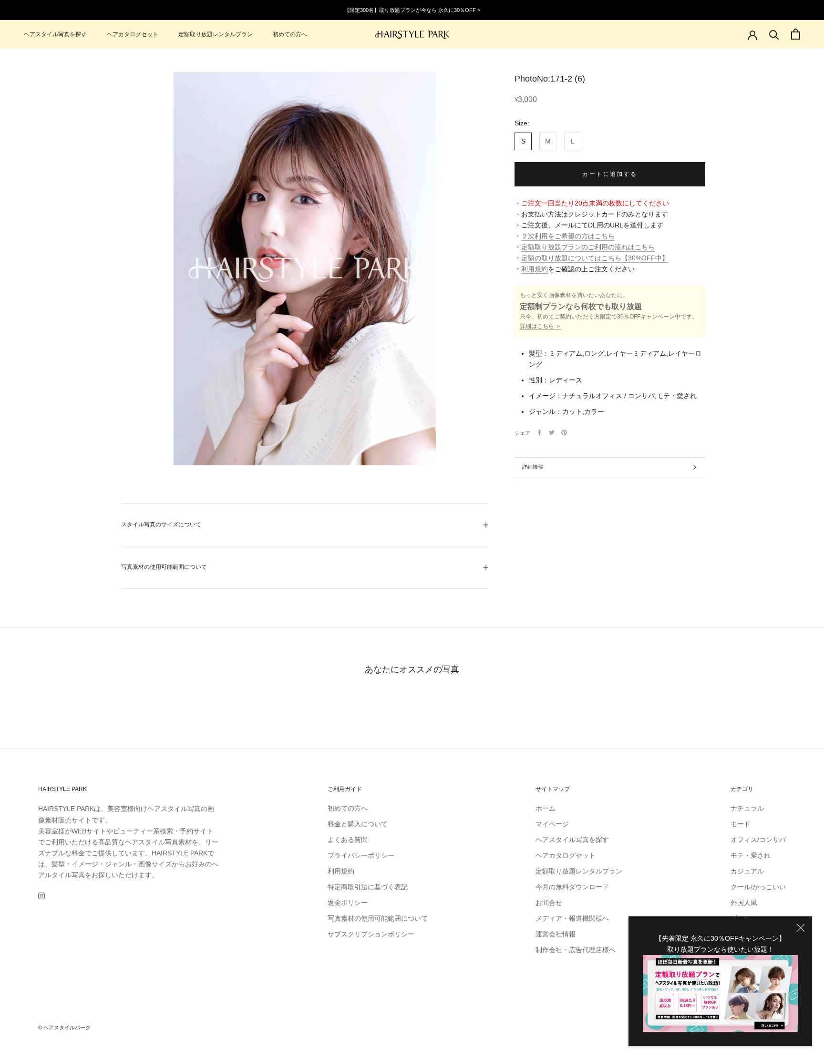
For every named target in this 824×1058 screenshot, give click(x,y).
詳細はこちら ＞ (540, 326)
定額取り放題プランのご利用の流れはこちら (588, 247)
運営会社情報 (556, 934)
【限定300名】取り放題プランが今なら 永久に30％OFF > (412, 10)
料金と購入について (358, 824)
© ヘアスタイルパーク (64, 1027)
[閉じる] (800, 928)
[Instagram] (41, 895)
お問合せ (549, 902)
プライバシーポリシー (361, 855)
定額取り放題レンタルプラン (215, 34)
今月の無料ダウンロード (572, 887)
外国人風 (744, 902)
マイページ (552, 824)
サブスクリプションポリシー (371, 934)
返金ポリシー (348, 902)
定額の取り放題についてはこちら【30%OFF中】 (595, 258)
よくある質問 (348, 839)
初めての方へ (290, 34)
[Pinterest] (564, 432)
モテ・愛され (751, 855)
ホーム (546, 808)
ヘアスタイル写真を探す (55, 34)
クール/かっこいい (758, 887)
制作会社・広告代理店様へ (576, 950)
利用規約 (534, 269)
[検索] (774, 34)
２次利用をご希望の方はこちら (568, 236)
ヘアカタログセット (132, 34)
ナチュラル (747, 808)
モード (741, 824)
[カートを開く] (795, 34)
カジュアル (747, 871)
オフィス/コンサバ (758, 839)
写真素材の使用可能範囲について (164, 567)
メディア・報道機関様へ (572, 918)
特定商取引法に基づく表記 (368, 887)
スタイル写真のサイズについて (161, 524)
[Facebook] (539, 432)
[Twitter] (552, 432)
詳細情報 (532, 467)
